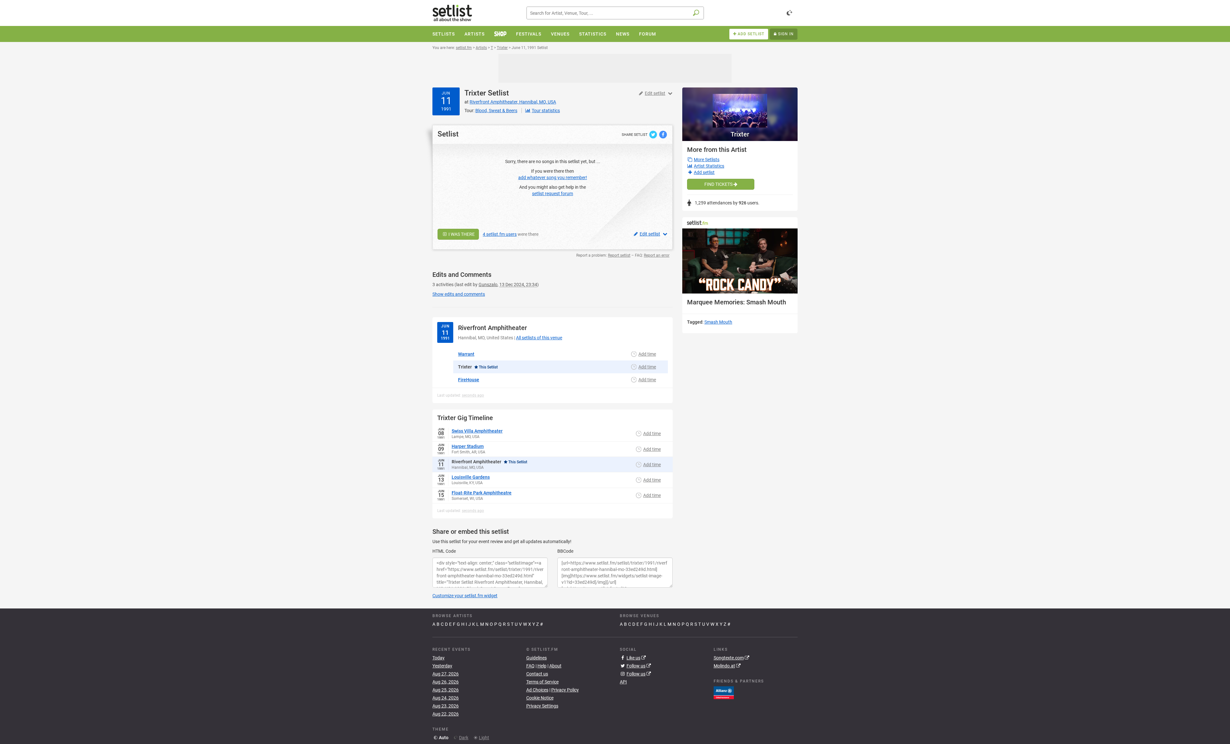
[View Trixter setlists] (740, 107)
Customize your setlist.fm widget (464, 595)
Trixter (475, 93)
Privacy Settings (542, 705)
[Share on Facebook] (663, 134)
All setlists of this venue (539, 337)
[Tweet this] (654, 134)
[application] (740, 260)
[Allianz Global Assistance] (724, 692)
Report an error (656, 255)
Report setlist (619, 255)
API (623, 681)
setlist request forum (552, 193)
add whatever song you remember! (552, 177)
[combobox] (615, 13)
